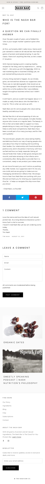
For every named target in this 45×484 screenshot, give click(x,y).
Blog (4, 409)
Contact (6, 420)
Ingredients (7, 406)
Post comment (13, 295)
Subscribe (11, 468)
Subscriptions (8, 416)
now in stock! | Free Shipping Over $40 (22, 2)
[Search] (38, 8)
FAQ (4, 413)
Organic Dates (13, 342)
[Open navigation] (3, 8)
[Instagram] (8, 440)
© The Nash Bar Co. (22, 478)
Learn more (16, 437)
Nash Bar (29, 69)
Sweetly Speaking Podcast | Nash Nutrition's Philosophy (20, 380)
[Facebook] (3, 440)
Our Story (6, 402)
